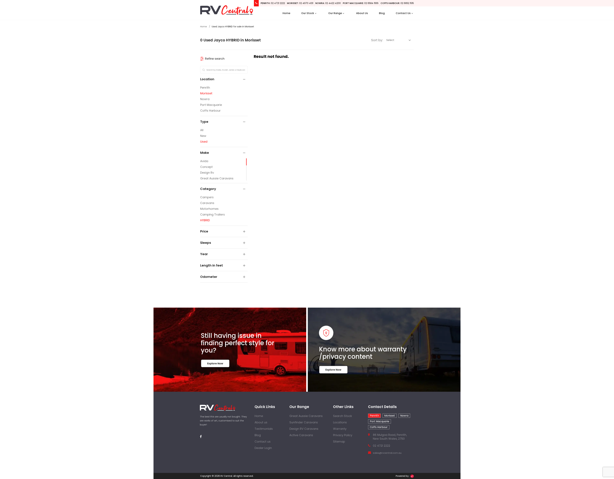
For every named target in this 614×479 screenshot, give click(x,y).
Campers (207, 197)
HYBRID (205, 220)
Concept (206, 167)
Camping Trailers (212, 214)
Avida (204, 161)
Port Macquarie (211, 105)
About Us (362, 13)
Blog (382, 13)
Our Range (335, 13)
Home (286, 13)
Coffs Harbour (210, 111)
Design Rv (207, 173)
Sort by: (377, 40)
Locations (340, 422)
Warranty (339, 429)
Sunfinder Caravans (303, 422)
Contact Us (403, 13)
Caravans (207, 203)
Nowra (204, 99)
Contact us (263, 442)
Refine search (214, 59)
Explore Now (215, 363)
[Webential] (412, 476)
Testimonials (264, 429)
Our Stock (307, 13)
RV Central (226, 476)
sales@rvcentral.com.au (387, 453)
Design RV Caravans (303, 429)
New (203, 136)
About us (261, 422)
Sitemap (339, 442)
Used (203, 142)
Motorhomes (209, 209)
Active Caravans (301, 435)
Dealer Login (263, 448)
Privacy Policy (342, 435)
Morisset (206, 93)
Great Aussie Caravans (216, 178)
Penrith (205, 88)
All (201, 130)
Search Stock (342, 416)
